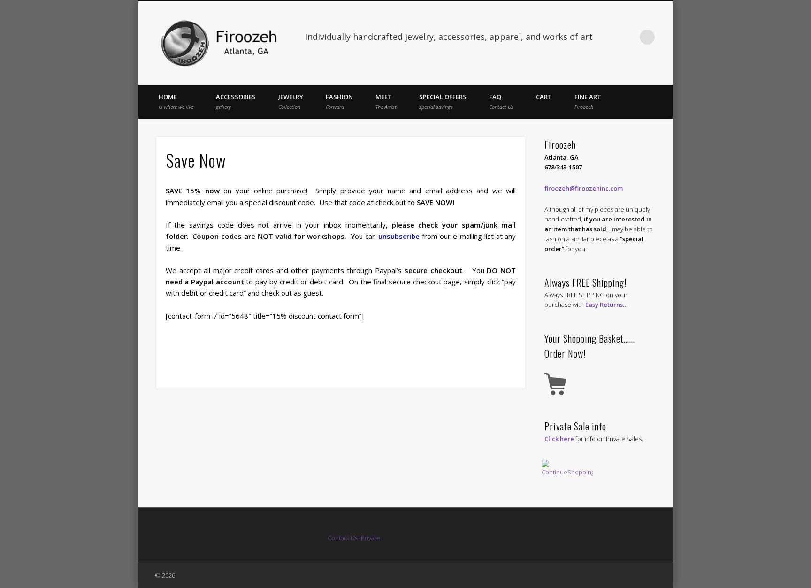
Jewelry (290, 101)
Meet (386, 101)
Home (176, 101)
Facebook (608, 37)
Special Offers (443, 101)
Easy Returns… (606, 304)
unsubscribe (399, 236)
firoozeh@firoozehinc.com (583, 188)
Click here (559, 439)
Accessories (236, 101)
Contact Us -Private (355, 538)
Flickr (627, 37)
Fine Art (587, 101)
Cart (544, 96)
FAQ (501, 101)
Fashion (339, 101)
